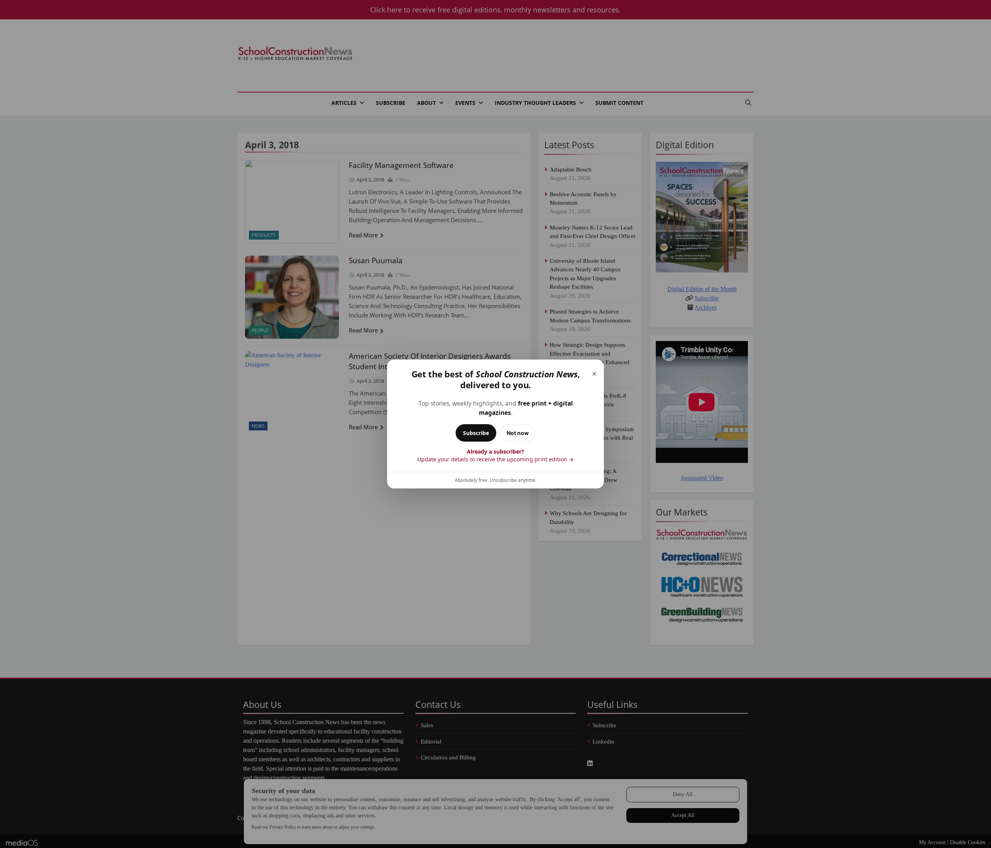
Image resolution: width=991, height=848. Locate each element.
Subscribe (476, 433)
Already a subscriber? (495, 455)
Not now (518, 433)
